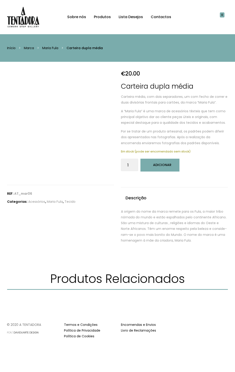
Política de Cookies (79, 336)
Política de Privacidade (82, 330)
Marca (29, 48)
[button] (224, 17)
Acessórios (36, 201)
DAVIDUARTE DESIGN (26, 332)
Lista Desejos (131, 17)
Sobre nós (76, 17)
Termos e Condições (81, 324)
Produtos (102, 17)
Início (11, 48)
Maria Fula (50, 48)
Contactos (161, 17)
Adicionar (162, 165)
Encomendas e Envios (138, 324)
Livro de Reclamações (138, 330)
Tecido (70, 201)
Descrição (136, 198)
